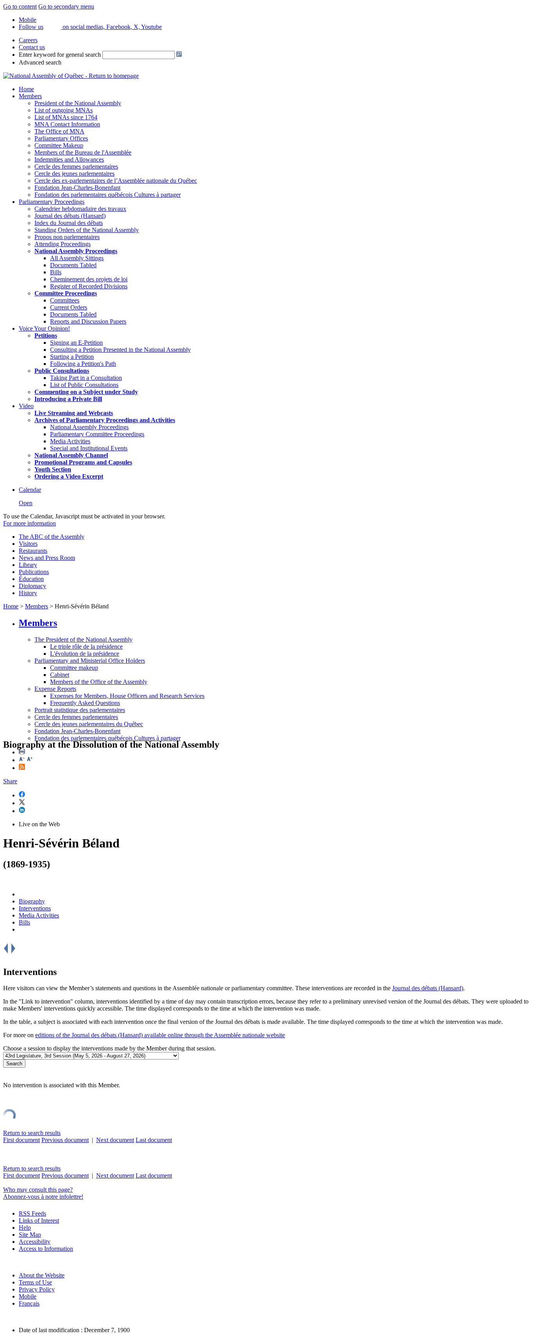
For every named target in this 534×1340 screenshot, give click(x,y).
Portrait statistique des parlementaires (79, 710)
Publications (34, 571)
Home (26, 89)
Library (28, 564)
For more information (29, 523)
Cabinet (59, 674)
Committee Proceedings (65, 293)
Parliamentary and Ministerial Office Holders (89, 660)
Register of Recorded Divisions (88, 286)
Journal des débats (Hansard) (70, 215)
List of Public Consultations (84, 384)
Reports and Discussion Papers (88, 321)
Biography (32, 901)
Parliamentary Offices (61, 138)
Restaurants (33, 550)
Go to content (20, 6)
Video (26, 406)
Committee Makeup (58, 145)
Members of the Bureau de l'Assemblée (82, 152)
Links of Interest (39, 1220)
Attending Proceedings (62, 244)
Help (25, 1227)
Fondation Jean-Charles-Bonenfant (77, 187)
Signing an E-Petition (76, 342)
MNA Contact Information (67, 124)
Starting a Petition (72, 356)
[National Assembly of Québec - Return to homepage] (71, 75)
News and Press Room (47, 557)
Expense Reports (55, 688)
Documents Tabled (73, 265)
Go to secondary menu (66, 6)
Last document (154, 1140)
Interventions (35, 908)
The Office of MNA (59, 131)
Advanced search (40, 62)
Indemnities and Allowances (69, 159)
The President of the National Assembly (83, 639)
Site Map (30, 1234)
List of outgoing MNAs (63, 110)
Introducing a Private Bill (68, 399)
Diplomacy (32, 586)
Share (10, 781)
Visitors (28, 543)
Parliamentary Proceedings (51, 201)
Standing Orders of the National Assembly (86, 230)
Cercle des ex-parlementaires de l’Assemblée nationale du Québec (115, 180)
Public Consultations (61, 370)
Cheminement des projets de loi (88, 279)
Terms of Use (35, 1282)
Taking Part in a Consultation (86, 377)
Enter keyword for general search (60, 54)
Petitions (45, 335)
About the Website (42, 1275)
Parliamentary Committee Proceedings (97, 434)
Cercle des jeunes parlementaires (74, 173)
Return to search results (32, 1133)
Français (29, 1303)
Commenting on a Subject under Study (86, 392)
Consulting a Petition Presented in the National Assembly (120, 349)
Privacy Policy (37, 1289)
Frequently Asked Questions (85, 703)
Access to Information (46, 1248)
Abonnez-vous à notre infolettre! (43, 1196)
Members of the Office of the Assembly (98, 681)
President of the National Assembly (77, 103)
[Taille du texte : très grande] (30, 760)
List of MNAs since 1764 (65, 117)
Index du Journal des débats (68, 222)
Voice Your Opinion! (44, 328)
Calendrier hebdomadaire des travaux (80, 208)
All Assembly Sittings (77, 258)
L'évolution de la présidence (84, 653)
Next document (115, 1140)
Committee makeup (74, 667)
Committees (64, 300)
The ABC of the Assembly (51, 536)
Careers (28, 40)
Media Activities (70, 441)
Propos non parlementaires (67, 237)
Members (30, 96)
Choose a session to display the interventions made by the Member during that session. (109, 1048)
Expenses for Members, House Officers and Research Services (127, 695)
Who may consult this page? (38, 1189)
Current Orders (68, 307)
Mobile (27, 1296)
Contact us (32, 47)
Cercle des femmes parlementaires (76, 166)
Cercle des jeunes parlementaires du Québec (88, 724)
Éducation (31, 579)
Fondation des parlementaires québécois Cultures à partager (107, 194)
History (28, 593)
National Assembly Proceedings (89, 427)
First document (21, 1140)
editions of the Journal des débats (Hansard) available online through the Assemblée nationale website (160, 1035)
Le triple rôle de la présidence (86, 646)
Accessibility (34, 1241)
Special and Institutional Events (88, 448)
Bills (55, 272)
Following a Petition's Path (83, 363)
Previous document (65, 1140)
